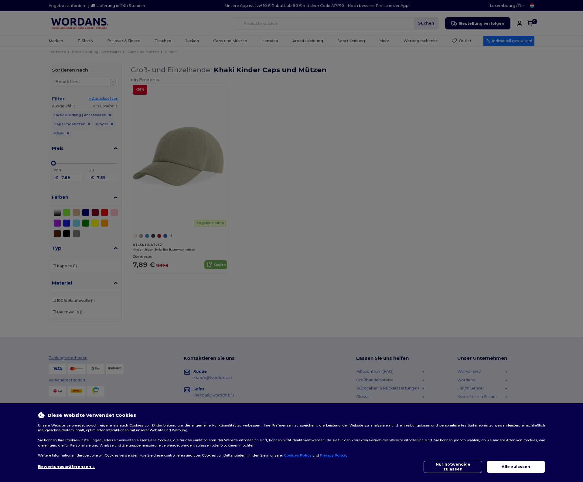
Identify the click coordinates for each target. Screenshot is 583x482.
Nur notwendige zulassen (453, 466)
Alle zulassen (516, 466)
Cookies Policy (298, 455)
